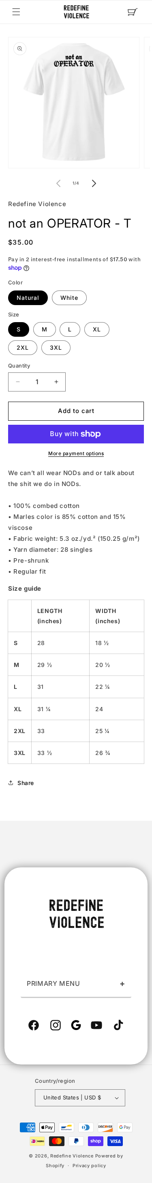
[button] (16, 12)
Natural (28, 297)
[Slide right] (94, 183)
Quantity (19, 365)
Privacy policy (89, 1165)
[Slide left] (58, 183)
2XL (23, 347)
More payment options (76, 453)
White (69, 297)
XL (97, 329)
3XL (56, 347)
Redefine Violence (72, 1156)
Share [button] (25, 782)
